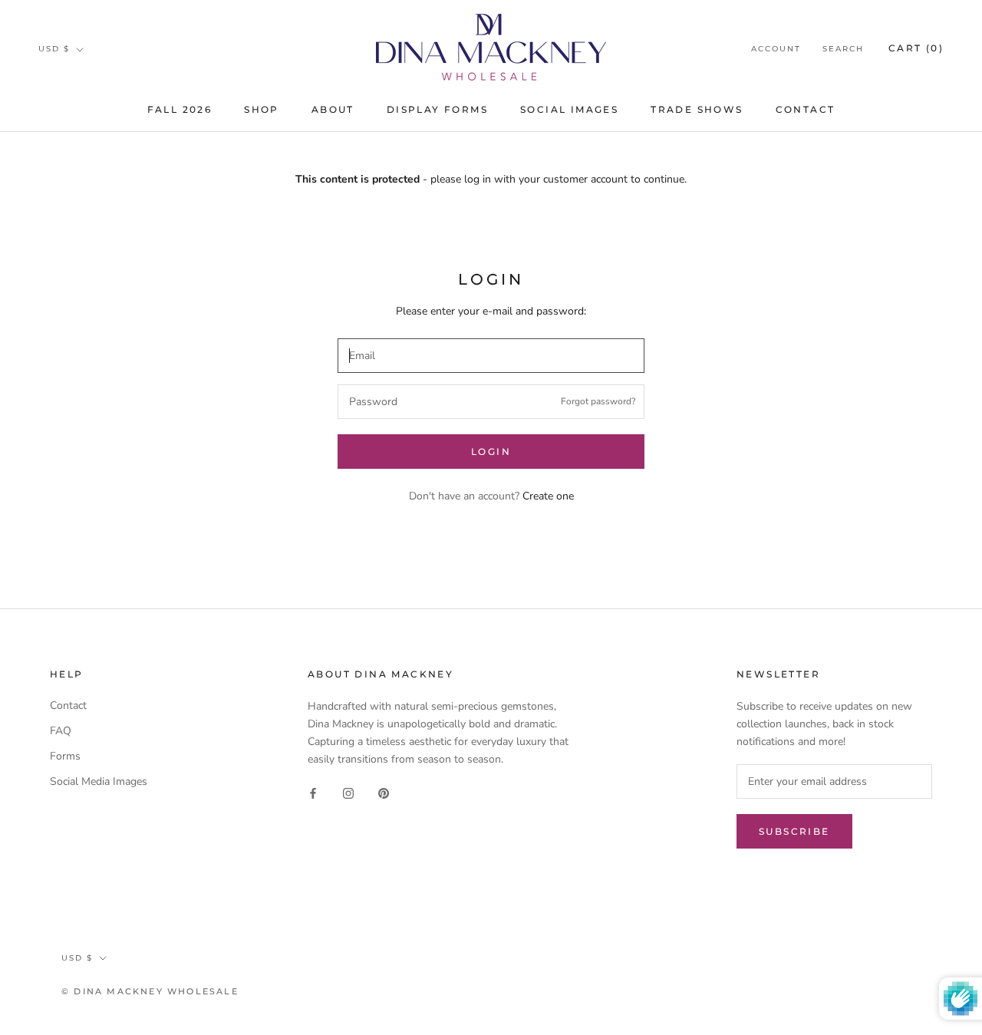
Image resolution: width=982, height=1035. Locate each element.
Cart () (916, 48)
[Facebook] (313, 792)
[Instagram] (348, 792)
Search (843, 49)
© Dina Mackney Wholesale (150, 991)
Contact (805, 109)
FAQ (60, 731)
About (332, 109)
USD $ (54, 49)
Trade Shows (697, 109)
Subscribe (794, 831)
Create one (548, 496)
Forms (65, 756)
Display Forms (437, 109)
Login (491, 451)
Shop (261, 109)
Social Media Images (98, 781)
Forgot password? (598, 401)
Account (776, 49)
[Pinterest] (383, 792)
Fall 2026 (180, 109)
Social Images (569, 109)
